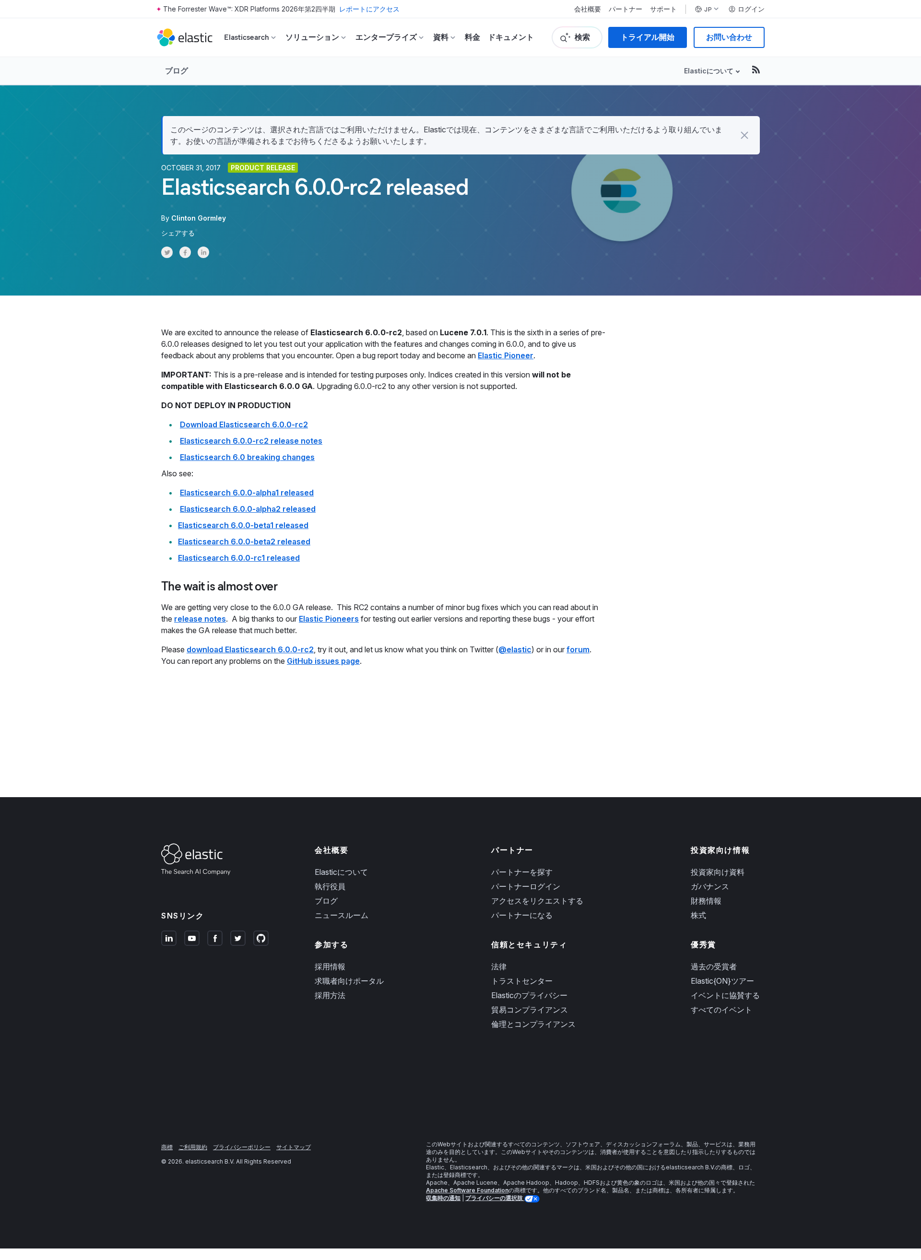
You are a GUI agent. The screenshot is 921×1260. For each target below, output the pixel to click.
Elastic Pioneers (329, 619)
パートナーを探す (522, 872)
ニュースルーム (341, 915)
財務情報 (706, 901)
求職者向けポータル (349, 981)
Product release (263, 168)
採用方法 (330, 995)
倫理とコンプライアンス (533, 1024)
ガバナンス (710, 886)
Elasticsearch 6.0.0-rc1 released (239, 558)
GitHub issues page (323, 661)
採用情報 (330, 966)
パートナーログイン (525, 886)
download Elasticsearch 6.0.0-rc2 (250, 649)
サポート (663, 9)
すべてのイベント (721, 1009)
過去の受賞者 (714, 966)
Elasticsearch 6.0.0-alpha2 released (248, 509)
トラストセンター (522, 981)
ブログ (176, 70)
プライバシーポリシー (242, 1147)
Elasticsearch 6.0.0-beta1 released (243, 525)
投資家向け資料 (717, 872)
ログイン (751, 9)
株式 (698, 915)
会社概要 (587, 9)
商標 (167, 1147)
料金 (472, 37)
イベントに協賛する (725, 995)
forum (578, 649)
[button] (744, 135)
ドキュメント (511, 37)
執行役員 (330, 886)
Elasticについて (341, 872)
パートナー (625, 9)
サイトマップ (293, 1147)
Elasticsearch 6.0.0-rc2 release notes (251, 441)
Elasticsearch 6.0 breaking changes (247, 457)
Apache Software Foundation (467, 1190)
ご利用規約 (192, 1147)
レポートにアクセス (369, 9)
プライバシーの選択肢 (494, 1197)
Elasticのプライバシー (529, 995)
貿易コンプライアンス (529, 1009)
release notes (200, 619)
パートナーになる (522, 915)
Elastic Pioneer (505, 355)
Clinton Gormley (198, 218)
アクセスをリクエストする (537, 901)
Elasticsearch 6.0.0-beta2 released (244, 541)
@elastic (514, 649)
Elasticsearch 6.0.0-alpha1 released (247, 492)
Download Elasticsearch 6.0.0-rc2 (244, 424)
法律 (499, 966)
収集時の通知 (443, 1197)
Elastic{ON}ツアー (722, 981)
